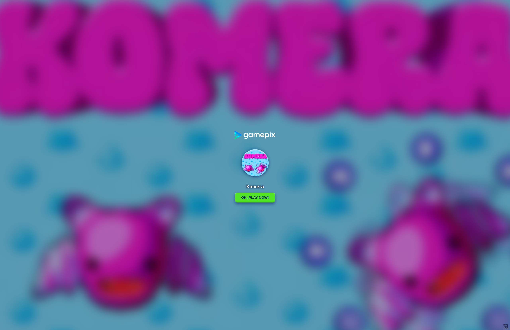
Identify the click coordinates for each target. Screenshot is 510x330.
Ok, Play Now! (255, 197)
